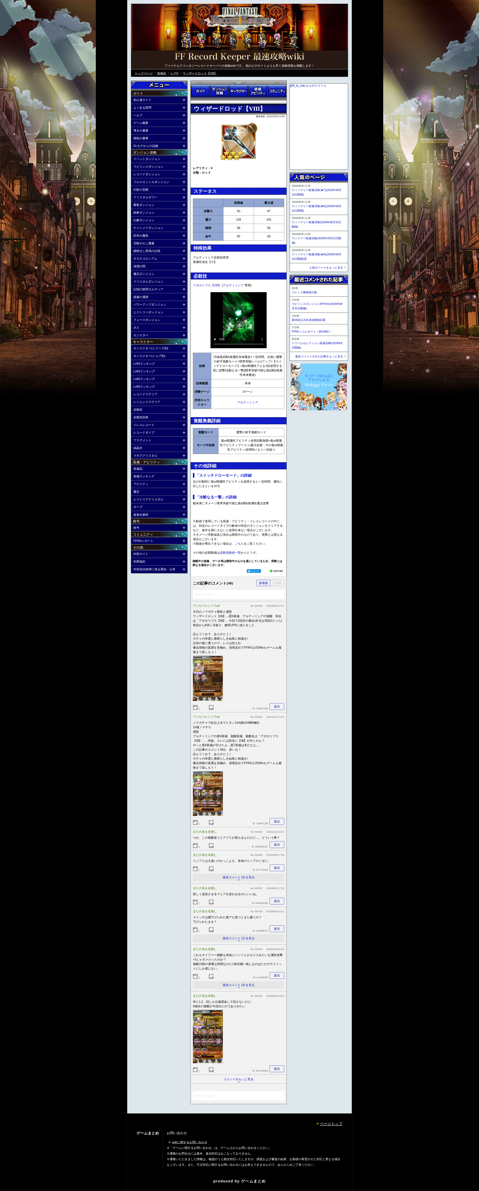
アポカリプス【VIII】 (207, 285)
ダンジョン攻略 (219, 91)
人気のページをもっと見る (326, 267)
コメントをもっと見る (239, 1079)
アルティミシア (234, 285)
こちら (239, 543)
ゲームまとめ (253, 1181)
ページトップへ (299, 420)
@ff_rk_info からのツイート (308, 85)
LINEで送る (276, 571)
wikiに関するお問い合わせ (189, 1142)
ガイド (200, 91)
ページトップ (331, 1124)
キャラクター (238, 91)
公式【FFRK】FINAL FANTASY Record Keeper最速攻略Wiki (239, 57)
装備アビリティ (257, 91)
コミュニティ (276, 91)
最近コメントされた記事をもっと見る (319, 356)
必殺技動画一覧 (230, 552)
